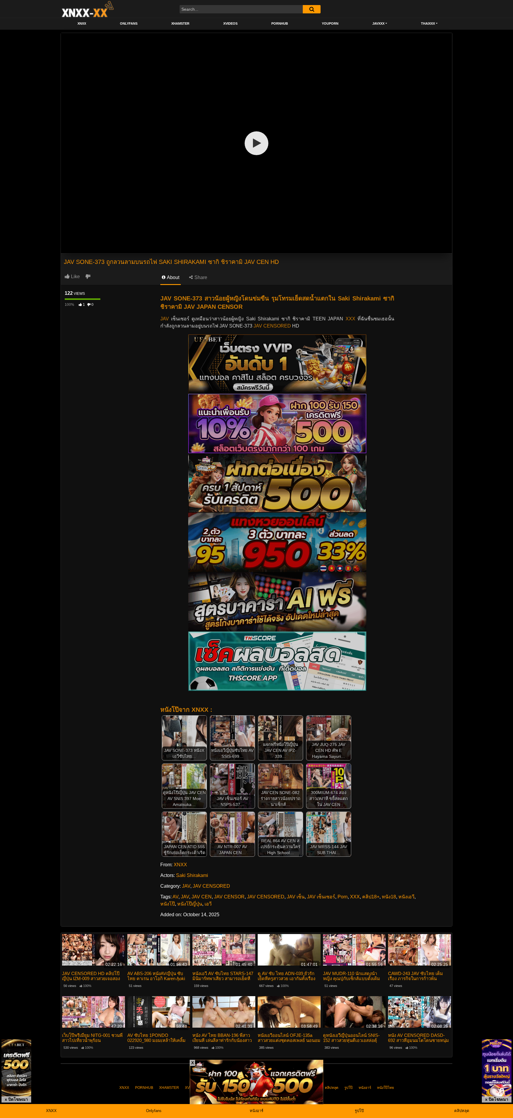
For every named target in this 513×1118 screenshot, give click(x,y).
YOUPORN (330, 23)
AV (175, 896)
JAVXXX (378, 23)
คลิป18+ (370, 896)
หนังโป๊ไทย (385, 1088)
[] (312, 9)
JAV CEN (201, 896)
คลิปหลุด (331, 1088)
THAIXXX (428, 23)
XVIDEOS (230, 23)
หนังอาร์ (365, 1088)
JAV (164, 318)
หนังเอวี (406, 896)
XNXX (81, 23)
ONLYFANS (128, 23)
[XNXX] (87, 9)
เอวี (208, 903)
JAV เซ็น (296, 896)
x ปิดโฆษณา (16, 1099)
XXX (350, 318)
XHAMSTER (180, 23)
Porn (343, 896)
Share (200, 277)
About (172, 277)
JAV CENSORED (272, 325)
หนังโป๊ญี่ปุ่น (189, 903)
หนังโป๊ (167, 903)
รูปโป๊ (348, 1088)
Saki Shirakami (192, 875)
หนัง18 (389, 896)
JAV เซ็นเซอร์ (321, 896)
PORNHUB (279, 23)
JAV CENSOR (229, 896)
